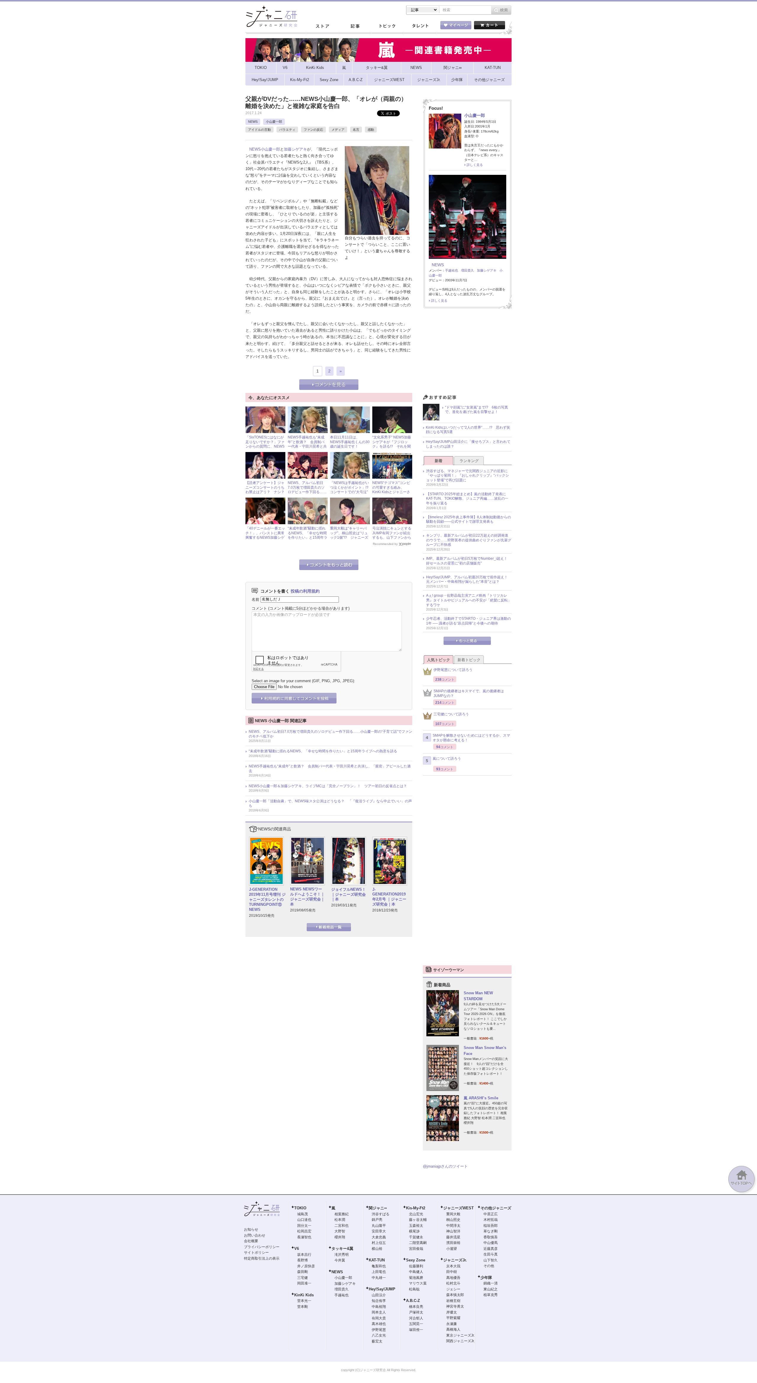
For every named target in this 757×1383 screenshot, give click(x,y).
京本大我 (453, 1266)
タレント (420, 26)
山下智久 (490, 1260)
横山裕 (377, 1249)
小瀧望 (451, 1249)
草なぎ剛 (490, 1231)
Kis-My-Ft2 (415, 1208)
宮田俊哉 (416, 1249)
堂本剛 (302, 1307)
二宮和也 (341, 1226)
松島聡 (414, 1289)
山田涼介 (379, 1295)
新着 (438, 461)
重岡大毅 (453, 1214)
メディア (337, 129)
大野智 (339, 1231)
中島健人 (416, 1272)
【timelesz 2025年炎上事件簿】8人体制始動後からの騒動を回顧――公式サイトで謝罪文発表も (468, 519)
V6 (296, 1248)
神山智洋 (453, 1231)
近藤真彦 (490, 1249)
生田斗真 (490, 1254)
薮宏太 (377, 1341)
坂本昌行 (304, 1255)
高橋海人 (453, 1329)
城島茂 (302, 1214)
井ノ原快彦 (306, 1266)
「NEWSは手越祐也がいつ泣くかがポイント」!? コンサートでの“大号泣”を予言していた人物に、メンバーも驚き (351, 492)
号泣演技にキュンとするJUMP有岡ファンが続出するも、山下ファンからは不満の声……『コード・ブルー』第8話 (391, 537)
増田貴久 (467, 270)
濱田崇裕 (453, 1243)
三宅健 (302, 1278)
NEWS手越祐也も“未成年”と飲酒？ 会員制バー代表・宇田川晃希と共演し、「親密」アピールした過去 (307, 446)
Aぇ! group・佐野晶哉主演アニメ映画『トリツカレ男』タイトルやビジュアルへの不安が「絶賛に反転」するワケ (468, 600)
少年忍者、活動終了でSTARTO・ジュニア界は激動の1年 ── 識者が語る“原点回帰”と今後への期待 (468, 621)
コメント (259, 608)
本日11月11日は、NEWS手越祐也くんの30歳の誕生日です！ (350, 441)
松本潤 (339, 1220)
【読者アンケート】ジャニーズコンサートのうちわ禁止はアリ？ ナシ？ (264, 487)
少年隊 (486, 1277)
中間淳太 (453, 1226)
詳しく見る (475, 165)
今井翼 (339, 1260)
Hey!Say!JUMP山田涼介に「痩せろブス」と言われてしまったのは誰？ (468, 444)
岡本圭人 (379, 1312)
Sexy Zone (415, 1260)
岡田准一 (304, 1283)
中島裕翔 (379, 1307)
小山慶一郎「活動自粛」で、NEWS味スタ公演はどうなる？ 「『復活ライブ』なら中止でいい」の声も (330, 803)
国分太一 (304, 1226)
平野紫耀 (453, 1318)
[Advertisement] (467, 353)
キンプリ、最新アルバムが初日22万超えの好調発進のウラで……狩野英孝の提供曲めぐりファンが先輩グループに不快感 (468, 540)
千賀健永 (416, 1237)
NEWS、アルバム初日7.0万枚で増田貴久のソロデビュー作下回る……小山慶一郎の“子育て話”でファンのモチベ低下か (330, 734)
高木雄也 (379, 1324)
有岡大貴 (379, 1318)
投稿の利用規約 (305, 591)
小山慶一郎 (274, 121)
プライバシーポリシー (261, 1247)
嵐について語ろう (447, 758)
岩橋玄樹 (453, 1301)
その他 (488, 1266)
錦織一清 (490, 1283)
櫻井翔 (339, 1237)
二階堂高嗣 (418, 1243)
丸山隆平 (379, 1226)
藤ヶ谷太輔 (418, 1220)
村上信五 (379, 1243)
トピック (387, 26)
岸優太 (451, 1312)
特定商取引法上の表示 (261, 1258)
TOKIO (300, 1208)
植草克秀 (490, 1295)
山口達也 (304, 1220)
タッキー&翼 (342, 1248)
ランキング (469, 461)
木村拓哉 (490, 1220)
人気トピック (438, 660)
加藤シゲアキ (295, 149)
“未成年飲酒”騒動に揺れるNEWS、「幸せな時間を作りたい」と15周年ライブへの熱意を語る (307, 535)
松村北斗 (453, 1283)
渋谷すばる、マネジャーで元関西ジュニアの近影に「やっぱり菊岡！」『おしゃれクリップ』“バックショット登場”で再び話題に (467, 475)
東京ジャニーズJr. (460, 1335)
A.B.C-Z (413, 1300)
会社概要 (251, 1241)
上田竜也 (379, 1272)
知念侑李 (379, 1301)
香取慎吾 (490, 1237)
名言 (356, 129)
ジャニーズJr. (455, 1260)
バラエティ (287, 129)
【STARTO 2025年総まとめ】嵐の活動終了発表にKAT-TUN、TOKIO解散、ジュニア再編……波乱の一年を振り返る (467, 498)
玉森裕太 (416, 1226)
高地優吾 (453, 1278)
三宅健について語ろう (451, 714)
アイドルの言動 (259, 129)
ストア (322, 26)
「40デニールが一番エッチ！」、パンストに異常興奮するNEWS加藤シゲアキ (265, 535)
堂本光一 (304, 1301)
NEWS (253, 121)
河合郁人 (416, 1318)
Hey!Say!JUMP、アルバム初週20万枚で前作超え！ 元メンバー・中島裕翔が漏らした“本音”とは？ (468, 579)
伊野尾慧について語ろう (453, 670)
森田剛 (302, 1272)
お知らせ (251, 1229)
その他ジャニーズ (496, 1208)
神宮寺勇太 (455, 1306)
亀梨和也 (379, 1266)
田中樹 (451, 1272)
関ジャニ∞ (378, 1208)
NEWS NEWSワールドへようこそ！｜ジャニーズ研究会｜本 (307, 896)
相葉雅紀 (341, 1214)
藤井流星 (453, 1237)
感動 (371, 129)
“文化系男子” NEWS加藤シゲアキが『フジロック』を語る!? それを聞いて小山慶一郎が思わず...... (391, 446)
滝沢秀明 (341, 1255)
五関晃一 (416, 1324)
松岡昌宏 (304, 1231)
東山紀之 (490, 1289)
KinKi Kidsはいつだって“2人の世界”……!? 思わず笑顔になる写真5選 (468, 429)
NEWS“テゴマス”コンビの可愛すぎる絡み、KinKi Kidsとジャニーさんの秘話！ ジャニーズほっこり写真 (391, 492)
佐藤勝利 (416, 1266)
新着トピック (469, 660)
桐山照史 (453, 1220)
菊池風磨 (416, 1278)
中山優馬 (490, 1243)
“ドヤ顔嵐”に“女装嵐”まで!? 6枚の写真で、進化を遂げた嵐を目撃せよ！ (476, 409)
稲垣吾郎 (490, 1226)
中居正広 (490, 1214)
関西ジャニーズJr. (460, 1341)
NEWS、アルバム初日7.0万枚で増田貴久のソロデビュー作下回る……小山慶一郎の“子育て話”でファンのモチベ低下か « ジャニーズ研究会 (307, 494)
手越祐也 (451, 270)
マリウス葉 (418, 1283)
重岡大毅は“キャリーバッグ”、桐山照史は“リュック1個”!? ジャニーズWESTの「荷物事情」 (349, 535)
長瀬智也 (304, 1237)
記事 (355, 26)
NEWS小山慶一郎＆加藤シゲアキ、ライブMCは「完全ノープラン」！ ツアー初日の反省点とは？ (328, 786)
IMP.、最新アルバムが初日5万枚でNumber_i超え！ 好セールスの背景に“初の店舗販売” (468, 560)
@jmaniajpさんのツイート (445, 1166)
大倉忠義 (379, 1237)
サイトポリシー (256, 1252)
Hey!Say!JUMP (382, 1289)
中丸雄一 (379, 1278)
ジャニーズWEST (458, 1208)
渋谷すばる (380, 1214)
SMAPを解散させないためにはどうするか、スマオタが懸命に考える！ (471, 737)
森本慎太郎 (455, 1295)
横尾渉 (414, 1231)
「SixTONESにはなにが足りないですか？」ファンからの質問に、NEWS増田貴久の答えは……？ (264, 444)
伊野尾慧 (379, 1330)
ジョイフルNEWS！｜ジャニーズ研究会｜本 (348, 894)
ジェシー (453, 1289)
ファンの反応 (313, 129)
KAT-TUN (377, 1260)
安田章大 (379, 1231)
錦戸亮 (377, 1220)
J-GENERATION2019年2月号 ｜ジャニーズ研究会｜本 (389, 897)
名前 (255, 599)
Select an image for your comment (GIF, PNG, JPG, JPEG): (303, 681)
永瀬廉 (451, 1324)
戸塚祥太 (416, 1312)
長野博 (302, 1260)
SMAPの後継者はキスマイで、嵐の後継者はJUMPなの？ (469, 693)
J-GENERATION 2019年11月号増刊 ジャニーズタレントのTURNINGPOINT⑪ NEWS (267, 899)
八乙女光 (379, 1335)
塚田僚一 (416, 1330)
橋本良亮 (416, 1307)
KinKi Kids (304, 1295)
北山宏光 (416, 1214)
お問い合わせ (254, 1235)
